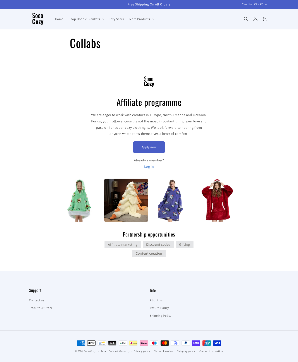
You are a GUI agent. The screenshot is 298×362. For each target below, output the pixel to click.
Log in (149, 166)
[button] (86, 19)
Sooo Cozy (90, 351)
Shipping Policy (160, 316)
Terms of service (163, 351)
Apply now (149, 147)
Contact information (211, 351)
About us (156, 300)
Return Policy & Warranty (115, 351)
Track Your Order (41, 308)
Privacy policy (142, 351)
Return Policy (159, 308)
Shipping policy (186, 351)
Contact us (36, 300)
